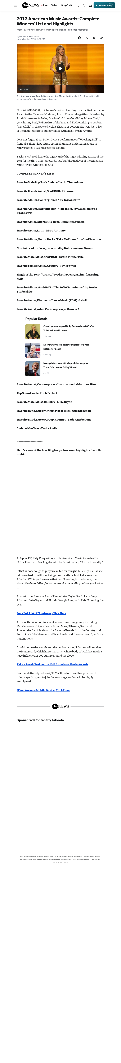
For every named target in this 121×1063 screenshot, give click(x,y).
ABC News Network (28, 856)
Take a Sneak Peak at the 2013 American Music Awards (52, 664)
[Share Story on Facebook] (79, 38)
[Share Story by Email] (94, 38)
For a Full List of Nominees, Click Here (41, 613)
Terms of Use (66, 859)
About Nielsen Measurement (48, 859)
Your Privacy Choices (81, 859)
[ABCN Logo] (30, 5)
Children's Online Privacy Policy (87, 856)
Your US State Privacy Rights (61, 856)
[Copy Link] (101, 38)
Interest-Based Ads (28, 859)
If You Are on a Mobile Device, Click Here (43, 690)
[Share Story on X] (87, 38)
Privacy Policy (43, 856)
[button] (15, 5)
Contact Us (95, 859)
